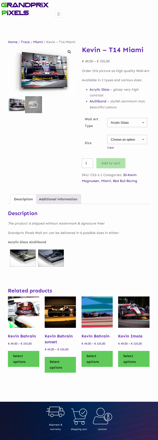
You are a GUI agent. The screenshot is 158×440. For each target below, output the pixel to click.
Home (13, 42)
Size (88, 143)
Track (25, 42)
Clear (110, 147)
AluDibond (98, 101)
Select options (19, 359)
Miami (38, 42)
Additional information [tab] (58, 199)
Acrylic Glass (99, 89)
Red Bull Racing (125, 181)
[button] (69, 51)
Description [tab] (23, 199)
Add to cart (110, 163)
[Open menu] (58, 14)
